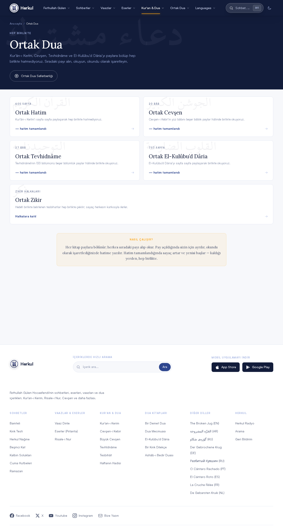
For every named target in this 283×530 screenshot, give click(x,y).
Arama (239, 431)
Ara (165, 367)
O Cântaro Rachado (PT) (208, 469)
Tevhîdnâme (108, 447)
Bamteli (15, 423)
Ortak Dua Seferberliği (37, 76)
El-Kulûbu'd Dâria (157, 439)
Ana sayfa (16, 23)
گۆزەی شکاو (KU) (201, 439)
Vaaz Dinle (62, 423)
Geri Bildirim (243, 439)
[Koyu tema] (269, 8)
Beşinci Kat (17, 447)
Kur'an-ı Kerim (109, 423)
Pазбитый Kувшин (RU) (207, 461)
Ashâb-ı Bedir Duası (159, 455)
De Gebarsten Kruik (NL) (207, 493)
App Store (228, 367)
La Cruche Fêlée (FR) (204, 485)
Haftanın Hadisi (110, 463)
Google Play (261, 367)
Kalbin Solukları (20, 455)
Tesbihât (106, 455)
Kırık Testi (16, 431)
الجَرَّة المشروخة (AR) (204, 431)
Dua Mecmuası (155, 431)
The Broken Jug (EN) (204, 423)
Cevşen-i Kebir (110, 431)
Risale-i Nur (63, 439)
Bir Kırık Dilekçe (156, 447)
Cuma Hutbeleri (21, 463)
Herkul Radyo (244, 423)
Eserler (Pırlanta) (66, 431)
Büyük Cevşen (110, 439)
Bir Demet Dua (155, 423)
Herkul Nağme (20, 439)
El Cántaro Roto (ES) (205, 477)
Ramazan (16, 471)
